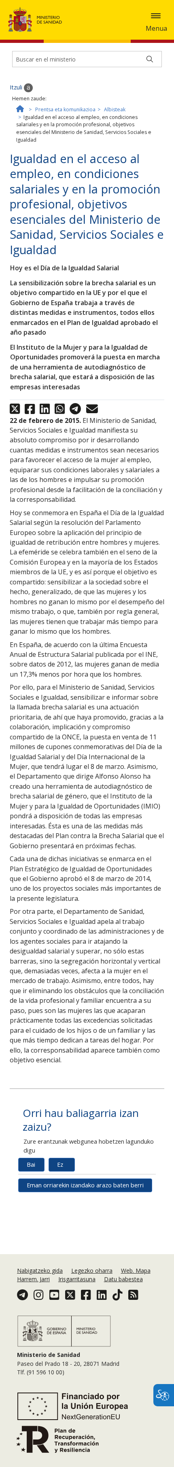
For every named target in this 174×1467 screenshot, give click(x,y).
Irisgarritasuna (76, 1279)
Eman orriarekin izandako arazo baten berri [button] (85, 1185)
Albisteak (114, 109)
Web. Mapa (136, 1270)
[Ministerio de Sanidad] (37, 19)
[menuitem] (40, 1270)
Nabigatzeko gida (40, 1270)
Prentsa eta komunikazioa (65, 109)
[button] (156, 15)
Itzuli (17, 87)
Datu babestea (123, 1279)
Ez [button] (60, 1164)
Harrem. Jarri (33, 1279)
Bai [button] (31, 1164)
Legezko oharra (91, 1270)
